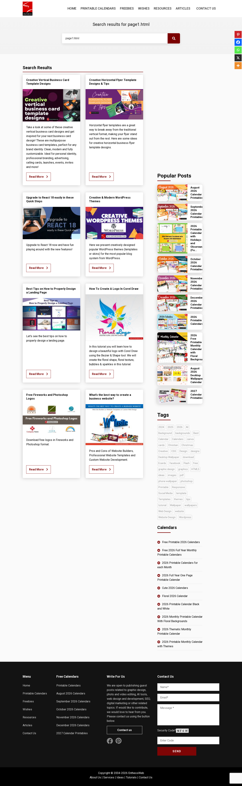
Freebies (127, 8)
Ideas (120, 777)
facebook (175, 463)
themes (178, 499)
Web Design (164, 511)
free (195, 463)
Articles (183, 8)
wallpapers (191, 505)
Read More (36, 176)
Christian (173, 445)
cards (161, 445)
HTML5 (195, 469)
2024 (161, 427)
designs (195, 451)
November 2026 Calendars (72, 717)
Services (108, 777)
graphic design (166, 469)
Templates (164, 499)
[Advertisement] (179, 112)
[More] (238, 65)
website (179, 511)
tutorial (162, 505)
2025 (170, 427)
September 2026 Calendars (73, 701)
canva (190, 439)
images (172, 475)
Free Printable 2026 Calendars (181, 542)
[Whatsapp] (238, 50)
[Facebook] (238, 42)
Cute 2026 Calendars (175, 588)
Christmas (187, 445)
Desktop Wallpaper (168, 457)
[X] (238, 57)
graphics (183, 469)
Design (183, 451)
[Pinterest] (238, 34)
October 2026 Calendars (71, 709)
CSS (173, 451)
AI (187, 427)
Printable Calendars (98, 8)
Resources (162, 8)
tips (188, 499)
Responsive (178, 487)
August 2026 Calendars (70, 693)
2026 (179, 427)
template (181, 493)
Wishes (144, 8)
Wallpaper (175, 505)
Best (196, 433)
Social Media (165, 493)
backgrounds (182, 433)
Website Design (167, 517)
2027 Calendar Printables (72, 733)
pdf (182, 475)
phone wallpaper (167, 481)
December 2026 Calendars (72, 725)
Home (71, 8)
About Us (95, 777)
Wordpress (185, 517)
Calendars (177, 439)
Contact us (124, 730)
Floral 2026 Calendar (175, 596)
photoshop (187, 481)
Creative (163, 451)
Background (165, 433)
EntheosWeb (136, 773)
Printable (163, 487)
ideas (161, 475)
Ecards (162, 463)
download (188, 457)
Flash (187, 463)
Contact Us (206, 8)
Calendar (163, 439)
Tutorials (131, 777)
